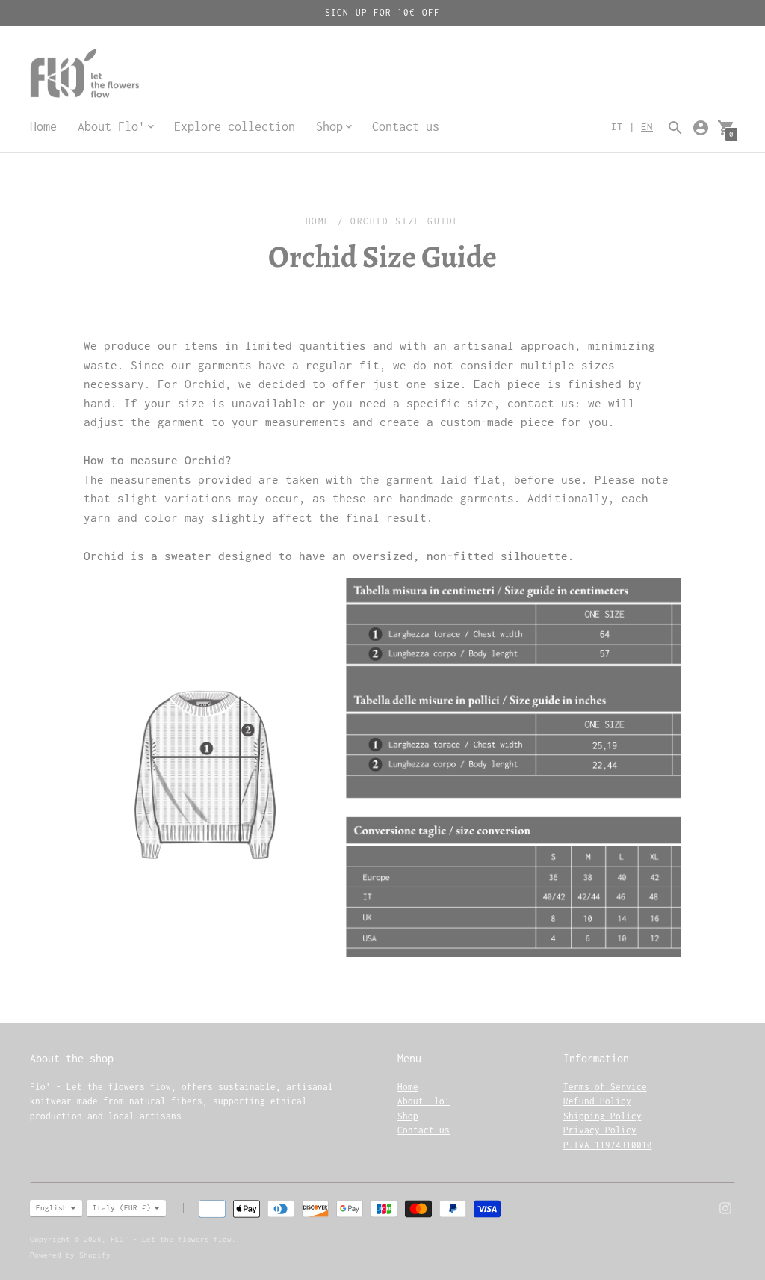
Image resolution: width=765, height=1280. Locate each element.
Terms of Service (605, 1087)
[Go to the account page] (701, 128)
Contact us (405, 126)
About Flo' (423, 1101)
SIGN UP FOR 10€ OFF (382, 12)
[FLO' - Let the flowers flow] (119, 75)
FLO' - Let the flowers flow (171, 1239)
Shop (407, 1116)
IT (617, 126)
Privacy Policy (600, 1130)
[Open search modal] (675, 128)
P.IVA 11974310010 (607, 1145)
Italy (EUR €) (122, 1208)
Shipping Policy (602, 1116)
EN (647, 126)
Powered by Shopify (70, 1255)
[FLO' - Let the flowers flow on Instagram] (725, 1207)
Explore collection (234, 126)
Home (43, 126)
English (51, 1208)
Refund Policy (597, 1101)
